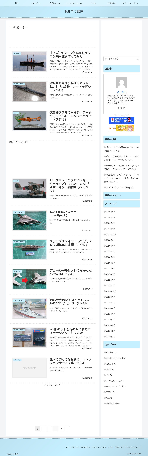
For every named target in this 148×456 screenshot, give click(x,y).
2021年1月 (110, 337)
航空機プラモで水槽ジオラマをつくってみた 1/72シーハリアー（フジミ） (121, 167)
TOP (67, 447)
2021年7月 (110, 302)
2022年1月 (110, 285)
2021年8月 (110, 297)
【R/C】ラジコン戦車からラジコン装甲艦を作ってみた (121, 149)
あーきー (121, 92)
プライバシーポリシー (132, 447)
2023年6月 (110, 240)
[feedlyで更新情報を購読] (121, 108)
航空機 (109, 398)
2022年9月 (110, 268)
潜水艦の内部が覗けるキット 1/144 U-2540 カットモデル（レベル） (122, 158)
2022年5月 (110, 274)
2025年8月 (110, 212)
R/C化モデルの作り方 (115, 358)
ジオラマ (110, 369)
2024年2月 (110, 223)
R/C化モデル (111, 352)
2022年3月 (110, 280)
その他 (109, 375)
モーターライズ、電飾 (116, 386)
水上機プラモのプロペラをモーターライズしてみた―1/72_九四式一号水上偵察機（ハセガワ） (121, 178)
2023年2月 (110, 257)
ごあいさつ (111, 364)
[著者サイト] (118, 108)
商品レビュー (112, 392)
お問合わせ (119, 447)
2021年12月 (111, 291)
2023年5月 (110, 246)
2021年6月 (110, 308)
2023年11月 (111, 234)
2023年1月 (110, 263)
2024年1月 (110, 229)
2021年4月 (110, 320)
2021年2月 (110, 331)
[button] (138, 59)
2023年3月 (110, 251)
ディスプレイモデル (115, 381)
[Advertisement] (52, 38)
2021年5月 (110, 314)
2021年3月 (110, 325)
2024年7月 (110, 217)
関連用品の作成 (113, 403)
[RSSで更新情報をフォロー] (124, 108)
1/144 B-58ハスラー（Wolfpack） (120, 187)
